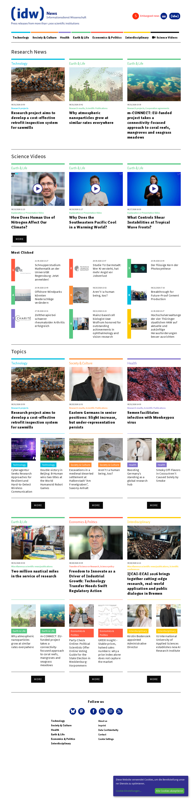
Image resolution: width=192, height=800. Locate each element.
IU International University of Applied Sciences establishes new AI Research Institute (168, 643)
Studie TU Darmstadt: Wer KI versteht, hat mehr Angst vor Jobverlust (107, 270)
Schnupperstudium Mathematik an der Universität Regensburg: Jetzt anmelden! (47, 272)
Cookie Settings (106, 739)
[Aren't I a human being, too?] (81, 295)
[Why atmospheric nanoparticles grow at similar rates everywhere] (96, 84)
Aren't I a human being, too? (103, 293)
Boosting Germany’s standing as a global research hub (137, 477)
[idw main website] (174, 16)
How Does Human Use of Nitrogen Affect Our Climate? (33, 222)
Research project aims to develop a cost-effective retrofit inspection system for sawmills (34, 120)
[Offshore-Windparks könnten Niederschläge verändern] (23, 295)
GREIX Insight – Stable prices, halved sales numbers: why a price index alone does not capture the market (109, 651)
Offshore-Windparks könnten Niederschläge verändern (48, 297)
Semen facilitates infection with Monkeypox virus (150, 417)
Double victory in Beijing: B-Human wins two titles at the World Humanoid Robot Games (51, 479)
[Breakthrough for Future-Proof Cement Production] (139, 295)
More (20, 239)
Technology (21, 37)
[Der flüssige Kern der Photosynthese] (139, 268)
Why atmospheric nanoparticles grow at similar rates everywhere (91, 117)
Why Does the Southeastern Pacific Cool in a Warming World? (92, 222)
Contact (102, 734)
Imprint (102, 725)
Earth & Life (81, 37)
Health (64, 37)
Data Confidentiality (108, 730)
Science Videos (166, 37)
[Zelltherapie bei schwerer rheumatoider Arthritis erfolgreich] (23, 318)
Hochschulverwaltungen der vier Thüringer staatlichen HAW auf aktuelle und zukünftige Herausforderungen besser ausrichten (167, 325)
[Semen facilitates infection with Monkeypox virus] (154, 384)
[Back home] (48, 16)
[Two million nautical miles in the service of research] (38, 543)
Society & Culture (44, 37)
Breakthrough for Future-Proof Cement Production (165, 295)
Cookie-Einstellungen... (128, 790)
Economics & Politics (107, 37)
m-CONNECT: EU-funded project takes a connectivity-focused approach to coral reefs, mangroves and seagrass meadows (149, 125)
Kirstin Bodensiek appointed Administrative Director (138, 641)
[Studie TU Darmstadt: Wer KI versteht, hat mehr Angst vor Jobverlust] (81, 268)
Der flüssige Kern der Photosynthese (164, 266)
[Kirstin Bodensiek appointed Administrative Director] (139, 615)
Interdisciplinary (137, 37)
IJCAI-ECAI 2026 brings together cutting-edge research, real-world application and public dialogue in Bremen (148, 583)
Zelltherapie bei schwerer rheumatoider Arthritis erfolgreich (50, 320)
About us (102, 721)
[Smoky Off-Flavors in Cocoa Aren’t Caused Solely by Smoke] (168, 449)
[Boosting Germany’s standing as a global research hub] (139, 449)
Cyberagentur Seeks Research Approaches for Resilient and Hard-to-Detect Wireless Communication (21, 480)
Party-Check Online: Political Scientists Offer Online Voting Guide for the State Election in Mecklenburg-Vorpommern (79, 652)
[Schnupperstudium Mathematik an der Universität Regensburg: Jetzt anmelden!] (23, 270)
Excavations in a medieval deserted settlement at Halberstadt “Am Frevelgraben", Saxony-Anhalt (81, 479)
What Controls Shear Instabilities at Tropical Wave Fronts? (148, 222)
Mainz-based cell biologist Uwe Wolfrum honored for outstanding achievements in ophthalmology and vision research (107, 325)
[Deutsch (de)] (163, 16)
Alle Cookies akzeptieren (169, 790)
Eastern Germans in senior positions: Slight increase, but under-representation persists (93, 420)
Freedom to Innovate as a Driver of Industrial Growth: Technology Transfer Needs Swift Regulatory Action (92, 581)
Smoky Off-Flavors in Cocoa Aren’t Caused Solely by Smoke (168, 475)
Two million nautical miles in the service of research (35, 573)
